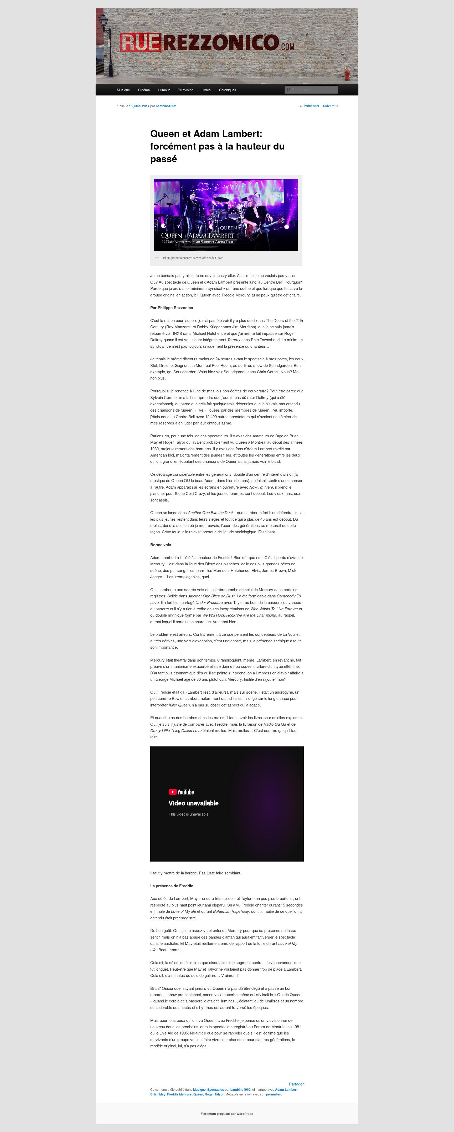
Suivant (330, 105)
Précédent (309, 105)
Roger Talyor (214, 1094)
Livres (206, 89)
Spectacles (215, 1089)
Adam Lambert (286, 1089)
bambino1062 (166, 106)
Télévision (185, 89)
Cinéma (144, 89)
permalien (273, 1094)
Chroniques (227, 89)
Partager (296, 1084)
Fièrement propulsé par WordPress (227, 1113)
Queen (198, 1094)
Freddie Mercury (179, 1094)
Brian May (158, 1094)
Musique (123, 89)
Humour (164, 89)
